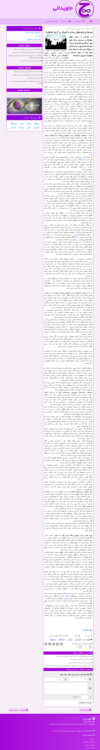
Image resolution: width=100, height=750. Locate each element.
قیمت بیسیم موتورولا (34, 39)
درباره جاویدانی (64, 21)
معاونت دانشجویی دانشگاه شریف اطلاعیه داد (81, 659)
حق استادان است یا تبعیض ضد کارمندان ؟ (30, 61)
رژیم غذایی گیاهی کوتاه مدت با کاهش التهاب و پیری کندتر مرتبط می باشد (74, 656)
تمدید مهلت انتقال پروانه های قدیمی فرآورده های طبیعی (27, 75)
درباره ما (92, 739)
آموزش (46, 523)
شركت (21, 127)
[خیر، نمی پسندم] (80, 646)
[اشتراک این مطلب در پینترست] (57, 644)
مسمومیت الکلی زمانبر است (34, 78)
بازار (77, 237)
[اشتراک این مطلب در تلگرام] (61, 644)
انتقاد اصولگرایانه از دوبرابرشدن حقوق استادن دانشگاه (27, 49)
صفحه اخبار (84, 710)
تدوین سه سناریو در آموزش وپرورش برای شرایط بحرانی (26, 52)
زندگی (28, 124)
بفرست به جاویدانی (85, 702)
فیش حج (38, 36)
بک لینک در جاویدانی (88, 742)
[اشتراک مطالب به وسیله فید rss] (46, 644)
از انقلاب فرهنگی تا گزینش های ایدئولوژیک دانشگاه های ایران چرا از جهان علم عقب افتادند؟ (69, 666)
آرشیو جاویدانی (78, 21)
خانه (89, 21)
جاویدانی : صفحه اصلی (17, 710)
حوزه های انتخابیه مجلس (33, 32)
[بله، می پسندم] (90, 646)
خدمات (13, 127)
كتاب (22, 124)
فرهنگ (67, 596)
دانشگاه (81, 159)
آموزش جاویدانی (50, 21)
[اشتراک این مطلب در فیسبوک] (53, 644)
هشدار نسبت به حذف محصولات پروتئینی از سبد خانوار (27, 71)
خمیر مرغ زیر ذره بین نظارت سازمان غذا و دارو (80, 662)
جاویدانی (63, 8)
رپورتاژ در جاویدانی (89, 745)
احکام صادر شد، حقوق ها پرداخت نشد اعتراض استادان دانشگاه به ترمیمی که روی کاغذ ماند (25, 56)
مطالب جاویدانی (90, 748)
